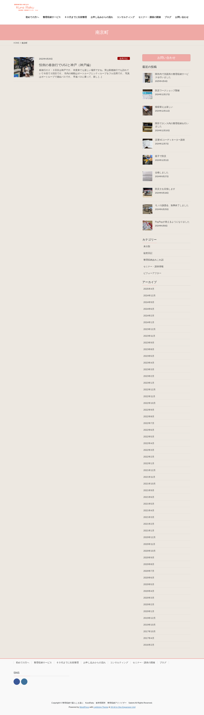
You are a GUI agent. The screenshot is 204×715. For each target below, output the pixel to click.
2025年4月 (148, 289)
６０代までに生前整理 (67, 662)
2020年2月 (148, 604)
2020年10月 (149, 551)
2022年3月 (148, 450)
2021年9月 (148, 490)
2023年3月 (148, 369)
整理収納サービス (43, 662)
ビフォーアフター (152, 273)
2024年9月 (148, 302)
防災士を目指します (165, 189)
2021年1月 (148, 530)
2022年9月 (148, 409)
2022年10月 (149, 403)
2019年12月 (149, 618)
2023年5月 (148, 356)
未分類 (146, 246)
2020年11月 (149, 544)
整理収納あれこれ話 (153, 259)
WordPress (84, 707)
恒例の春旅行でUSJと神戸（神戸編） (66, 65)
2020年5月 (148, 584)
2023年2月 (148, 376)
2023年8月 (148, 349)
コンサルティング (119, 662)
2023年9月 (148, 342)
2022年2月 (148, 456)
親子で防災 (160, 156)
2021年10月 (149, 483)
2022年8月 (148, 416)
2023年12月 (149, 329)
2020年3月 (148, 597)
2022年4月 (148, 443)
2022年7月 (148, 423)
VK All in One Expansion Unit (122, 707)
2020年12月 (149, 537)
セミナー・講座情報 (153, 266)
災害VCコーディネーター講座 (170, 140)
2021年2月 (148, 524)
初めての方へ (22, 662)
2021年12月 (149, 470)
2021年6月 (148, 497)
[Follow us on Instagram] (24, 681)
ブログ (163, 662)
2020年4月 (148, 591)
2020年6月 (148, 577)
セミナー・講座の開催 (144, 662)
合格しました (161, 172)
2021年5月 (148, 503)
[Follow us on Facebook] (17, 681)
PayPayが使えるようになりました (172, 222)
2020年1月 (148, 611)
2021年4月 (148, 510)
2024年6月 (148, 309)
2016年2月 (148, 645)
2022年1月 (148, 463)
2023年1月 (148, 383)
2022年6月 (148, 430)
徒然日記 (124, 58)
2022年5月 (148, 436)
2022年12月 (149, 389)
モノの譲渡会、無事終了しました (172, 205)
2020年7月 (148, 571)
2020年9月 (148, 557)
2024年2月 (148, 315)
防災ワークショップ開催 (167, 90)
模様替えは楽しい (164, 107)
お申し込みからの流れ (94, 662)
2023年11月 (149, 336)
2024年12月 (149, 295)
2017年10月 (149, 631)
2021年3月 (148, 517)
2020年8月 (148, 564)
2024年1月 (148, 322)
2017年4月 (148, 638)
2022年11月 (149, 396)
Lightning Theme (101, 707)
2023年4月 (148, 362)
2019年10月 (149, 624)
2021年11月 (149, 477)
